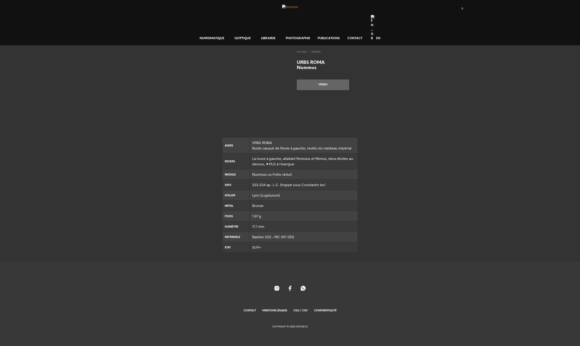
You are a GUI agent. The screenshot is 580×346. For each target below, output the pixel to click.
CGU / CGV (300, 310)
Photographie (298, 38)
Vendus (315, 52)
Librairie (268, 38)
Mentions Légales (274, 310)
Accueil (302, 52)
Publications (329, 38)
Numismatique (212, 38)
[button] (459, 8)
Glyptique (242, 38)
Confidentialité (325, 310)
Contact (354, 38)
